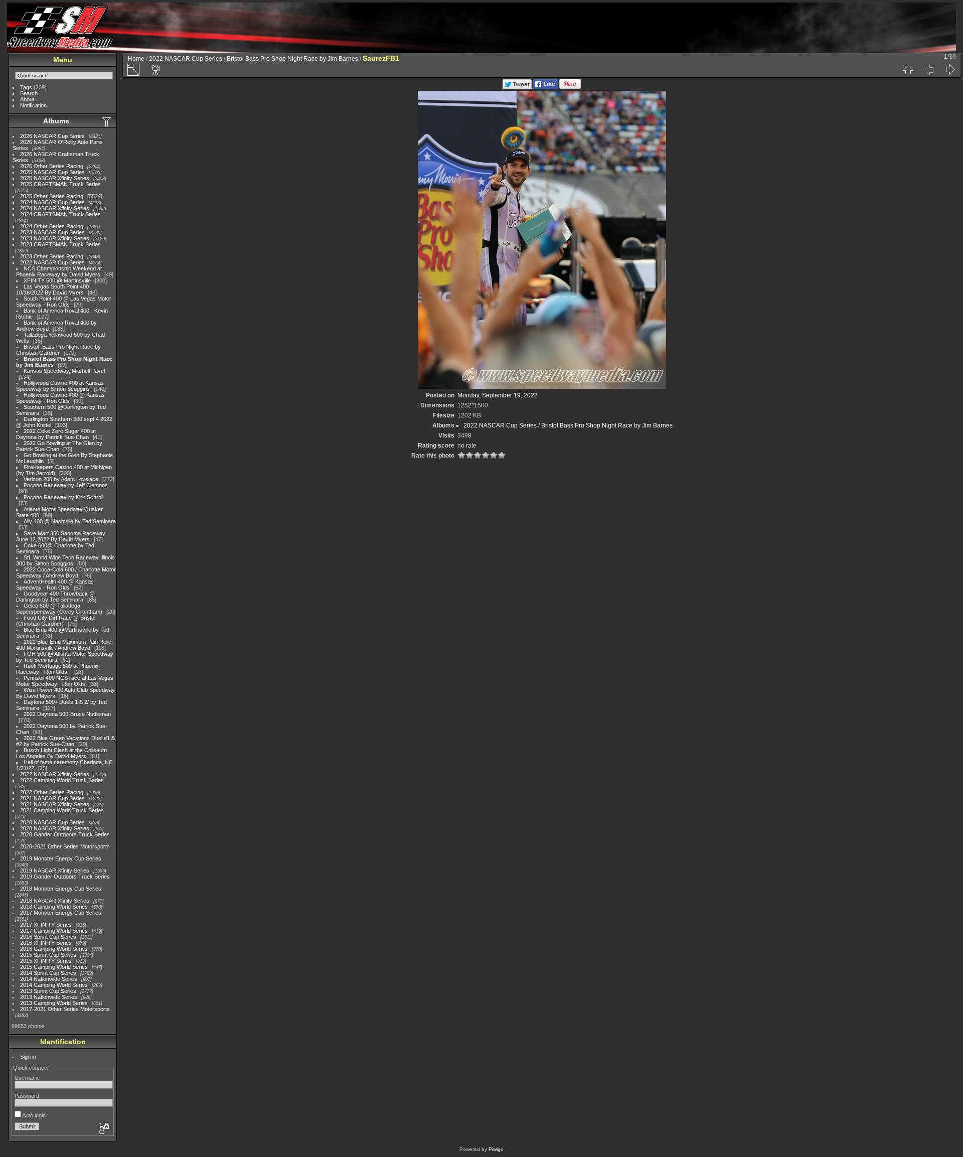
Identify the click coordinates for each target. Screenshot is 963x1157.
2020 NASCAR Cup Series (52, 822)
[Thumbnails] (907, 69)
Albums (56, 121)
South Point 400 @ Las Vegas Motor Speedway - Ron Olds (63, 302)
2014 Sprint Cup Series (48, 973)
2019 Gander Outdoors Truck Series (65, 877)
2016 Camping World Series (54, 949)
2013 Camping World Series (54, 1003)
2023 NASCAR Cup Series (52, 232)
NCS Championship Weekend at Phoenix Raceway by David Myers (59, 271)
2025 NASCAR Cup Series (52, 172)
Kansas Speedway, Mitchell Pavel (64, 371)
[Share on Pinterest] (570, 87)
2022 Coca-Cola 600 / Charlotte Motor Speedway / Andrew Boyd (66, 572)
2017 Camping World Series (54, 931)
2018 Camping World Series (54, 907)
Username (27, 1078)
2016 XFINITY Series (46, 943)
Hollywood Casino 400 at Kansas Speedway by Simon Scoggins (60, 386)
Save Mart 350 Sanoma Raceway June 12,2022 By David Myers (60, 536)
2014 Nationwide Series (48, 979)
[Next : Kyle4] (949, 69)
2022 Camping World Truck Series (62, 780)
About (27, 99)
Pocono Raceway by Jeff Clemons (66, 485)
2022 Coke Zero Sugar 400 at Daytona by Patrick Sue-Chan (56, 434)
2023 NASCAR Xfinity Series (54, 238)
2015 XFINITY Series (46, 961)
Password (27, 1096)
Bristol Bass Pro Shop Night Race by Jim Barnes (292, 58)
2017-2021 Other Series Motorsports (65, 1009)
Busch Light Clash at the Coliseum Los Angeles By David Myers (61, 753)
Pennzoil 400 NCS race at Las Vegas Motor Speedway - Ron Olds (64, 681)
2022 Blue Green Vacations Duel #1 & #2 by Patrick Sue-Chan (65, 741)
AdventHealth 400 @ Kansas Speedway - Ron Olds (55, 584)
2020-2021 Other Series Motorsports (65, 846)
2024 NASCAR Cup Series (52, 202)
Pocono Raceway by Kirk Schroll (63, 497)
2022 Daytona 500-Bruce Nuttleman (67, 714)
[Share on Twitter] (517, 87)
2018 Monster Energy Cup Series (60, 889)
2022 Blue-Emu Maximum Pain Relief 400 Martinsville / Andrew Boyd (64, 645)
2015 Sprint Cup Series (48, 955)
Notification (33, 105)
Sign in (28, 1057)
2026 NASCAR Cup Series (52, 136)
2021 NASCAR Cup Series (52, 798)
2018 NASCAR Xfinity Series (54, 901)
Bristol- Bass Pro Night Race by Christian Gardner (58, 350)
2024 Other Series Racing (51, 226)
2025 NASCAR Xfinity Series (54, 178)
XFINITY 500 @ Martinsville (57, 280)
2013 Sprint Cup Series (48, 991)
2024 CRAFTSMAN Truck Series (60, 214)
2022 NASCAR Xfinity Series (54, 774)
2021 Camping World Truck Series (62, 810)
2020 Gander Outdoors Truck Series (65, 834)
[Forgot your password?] (103, 1128)
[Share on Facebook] (545, 87)
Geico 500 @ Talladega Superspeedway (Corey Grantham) (59, 609)
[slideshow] (156, 69)
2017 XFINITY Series (46, 925)
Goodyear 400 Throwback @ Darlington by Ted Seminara (55, 597)
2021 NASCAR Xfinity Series (54, 804)
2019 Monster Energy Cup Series (60, 858)
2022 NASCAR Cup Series (52, 262)
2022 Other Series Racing (51, 792)
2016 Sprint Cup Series (48, 937)
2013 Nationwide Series (48, 997)
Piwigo (496, 1149)
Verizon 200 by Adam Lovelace (61, 479)
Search (29, 93)
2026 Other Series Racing (51, 166)
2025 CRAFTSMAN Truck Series (60, 184)
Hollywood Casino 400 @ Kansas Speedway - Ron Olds (60, 398)
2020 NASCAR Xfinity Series (54, 828)
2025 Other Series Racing (51, 196)
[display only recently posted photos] (107, 121)
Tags (26, 87)
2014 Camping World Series (54, 985)
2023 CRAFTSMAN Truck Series (60, 244)
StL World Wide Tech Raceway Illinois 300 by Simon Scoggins (65, 560)
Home (136, 58)
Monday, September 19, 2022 (497, 395)
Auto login (33, 1115)
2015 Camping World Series (54, 967)
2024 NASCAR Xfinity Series (54, 208)
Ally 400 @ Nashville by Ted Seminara (70, 521)
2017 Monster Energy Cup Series (60, 913)
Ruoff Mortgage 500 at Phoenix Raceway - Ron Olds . (57, 669)
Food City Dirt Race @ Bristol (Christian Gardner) (55, 621)
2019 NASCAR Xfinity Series (54, 870)
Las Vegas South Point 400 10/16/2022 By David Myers (52, 289)
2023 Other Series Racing (51, 256)
